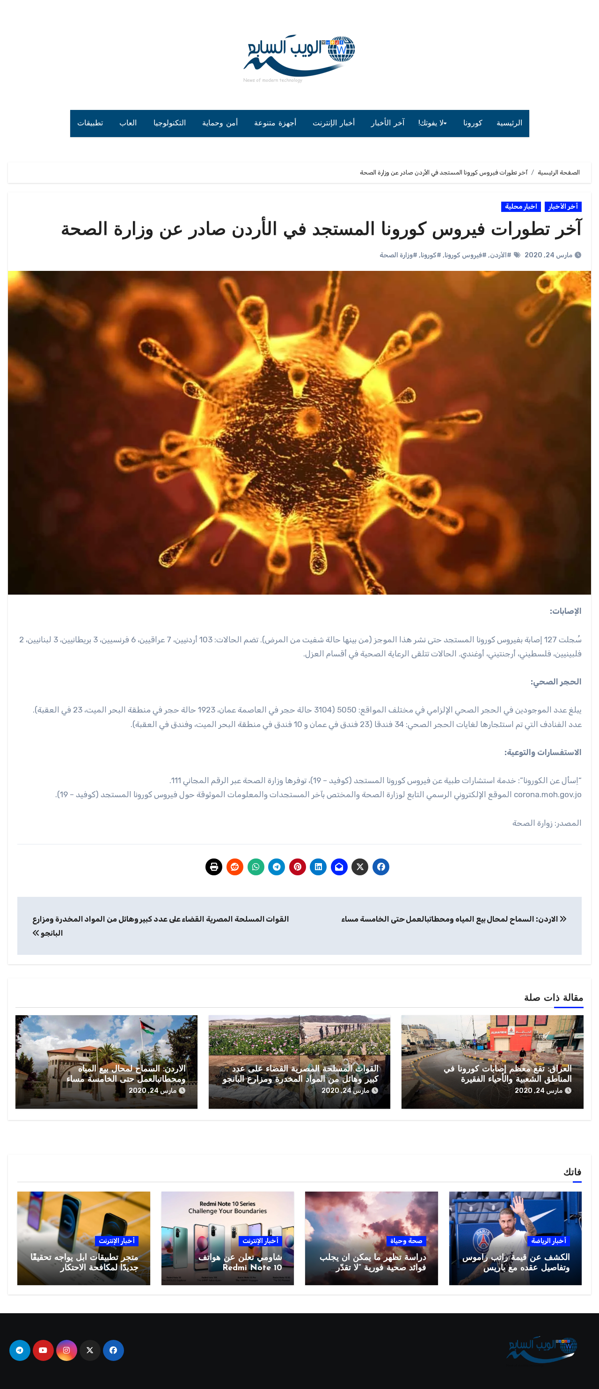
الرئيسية (509, 123)
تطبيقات (91, 123)
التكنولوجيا (171, 123)
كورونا (472, 123)
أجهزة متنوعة (276, 123)
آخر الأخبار (387, 123)
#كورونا (431, 255)
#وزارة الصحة (398, 255)
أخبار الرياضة (548, 1241)
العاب (129, 123)
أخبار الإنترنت (335, 123)
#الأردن (500, 255)
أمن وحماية (221, 123)
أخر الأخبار (563, 207)
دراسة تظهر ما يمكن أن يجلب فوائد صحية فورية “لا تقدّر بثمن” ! (373, 1268)
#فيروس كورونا (466, 255)
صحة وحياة (406, 1241)
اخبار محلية (521, 207)
